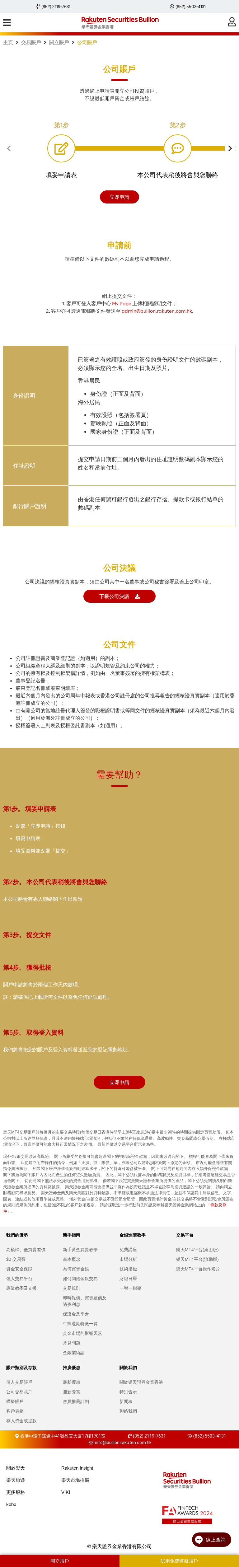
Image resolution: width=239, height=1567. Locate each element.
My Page (121, 303)
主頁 (8, 42)
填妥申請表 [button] (61, 175)
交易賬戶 (31, 42)
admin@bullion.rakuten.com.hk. (157, 311)
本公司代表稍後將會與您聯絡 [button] (177, 175)
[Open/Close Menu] (7, 22)
